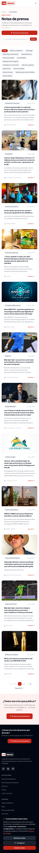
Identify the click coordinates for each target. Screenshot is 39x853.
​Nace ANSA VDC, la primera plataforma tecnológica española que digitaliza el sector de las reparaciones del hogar (19, 311)
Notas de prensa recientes (10, 782)
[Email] (13, 769)
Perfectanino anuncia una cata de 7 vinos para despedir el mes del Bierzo (18, 211)
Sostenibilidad (21, 58)
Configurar (21, 843)
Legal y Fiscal (6, 68)
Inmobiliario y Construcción (11, 65)
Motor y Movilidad (19, 68)
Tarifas (4, 790)
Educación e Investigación (10, 61)
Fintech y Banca (7, 76)
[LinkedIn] (8, 769)
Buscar (33, 39)
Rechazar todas (19, 838)
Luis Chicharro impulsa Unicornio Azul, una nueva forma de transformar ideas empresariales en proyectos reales (19, 412)
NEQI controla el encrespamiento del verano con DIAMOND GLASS (18, 659)
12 (30, 684)
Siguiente (18, 688)
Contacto (5, 814)
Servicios (5, 786)
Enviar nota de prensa (20, 33)
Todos (5, 50)
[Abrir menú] (35, 3)
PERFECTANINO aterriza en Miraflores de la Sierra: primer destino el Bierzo (18, 515)
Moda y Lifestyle (8, 72)
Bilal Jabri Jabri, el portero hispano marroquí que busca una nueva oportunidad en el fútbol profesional (18, 610)
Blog (3, 806)
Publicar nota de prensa (20, 741)
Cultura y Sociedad (8, 58)
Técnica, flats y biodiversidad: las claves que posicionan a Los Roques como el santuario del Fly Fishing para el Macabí (19, 464)
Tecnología (29, 50)
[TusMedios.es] (8, 3)
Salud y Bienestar (27, 54)
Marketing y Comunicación (10, 54)
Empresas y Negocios (16, 50)
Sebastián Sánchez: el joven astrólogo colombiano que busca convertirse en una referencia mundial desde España (19, 564)
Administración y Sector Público (25, 72)
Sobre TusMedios (7, 803)
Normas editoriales (8, 810)
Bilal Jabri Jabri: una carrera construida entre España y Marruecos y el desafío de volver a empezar (19, 362)
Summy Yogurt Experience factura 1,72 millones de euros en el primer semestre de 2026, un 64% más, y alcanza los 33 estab (19, 161)
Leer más (30, 125)
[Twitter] (3, 769)
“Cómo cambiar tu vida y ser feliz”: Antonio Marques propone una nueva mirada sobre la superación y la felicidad (18, 260)
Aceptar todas (19, 848)
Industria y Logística (28, 65)
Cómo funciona (7, 793)
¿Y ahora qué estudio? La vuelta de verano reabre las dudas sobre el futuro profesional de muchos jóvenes (19, 109)
